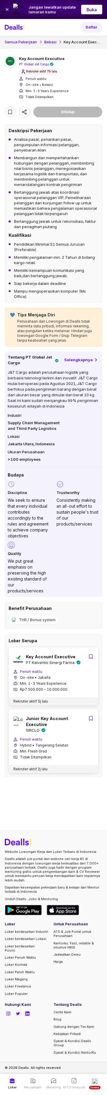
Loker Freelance (18, 986)
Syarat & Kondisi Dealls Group (72, 1043)
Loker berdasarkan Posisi (20, 948)
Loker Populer (16, 994)
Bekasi (50, 42)
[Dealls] (15, 27)
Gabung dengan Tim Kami (74, 1027)
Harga (58, 962)
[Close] (7, 9)
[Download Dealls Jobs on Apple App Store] (63, 910)
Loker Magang (16, 979)
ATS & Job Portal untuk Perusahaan (72, 934)
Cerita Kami (62, 1012)
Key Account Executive (85, 42)
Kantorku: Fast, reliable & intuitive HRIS (74, 945)
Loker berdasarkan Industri (26, 932)
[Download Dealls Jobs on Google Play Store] (23, 910)
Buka (91, 9)
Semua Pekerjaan (21, 42)
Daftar (91, 27)
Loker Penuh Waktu (20, 957)
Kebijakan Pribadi (67, 1034)
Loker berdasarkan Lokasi (25, 939)
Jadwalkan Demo (67, 954)
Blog (57, 1019)
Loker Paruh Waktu (20, 972)
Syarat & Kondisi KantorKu (75, 1052)
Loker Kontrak (16, 965)
